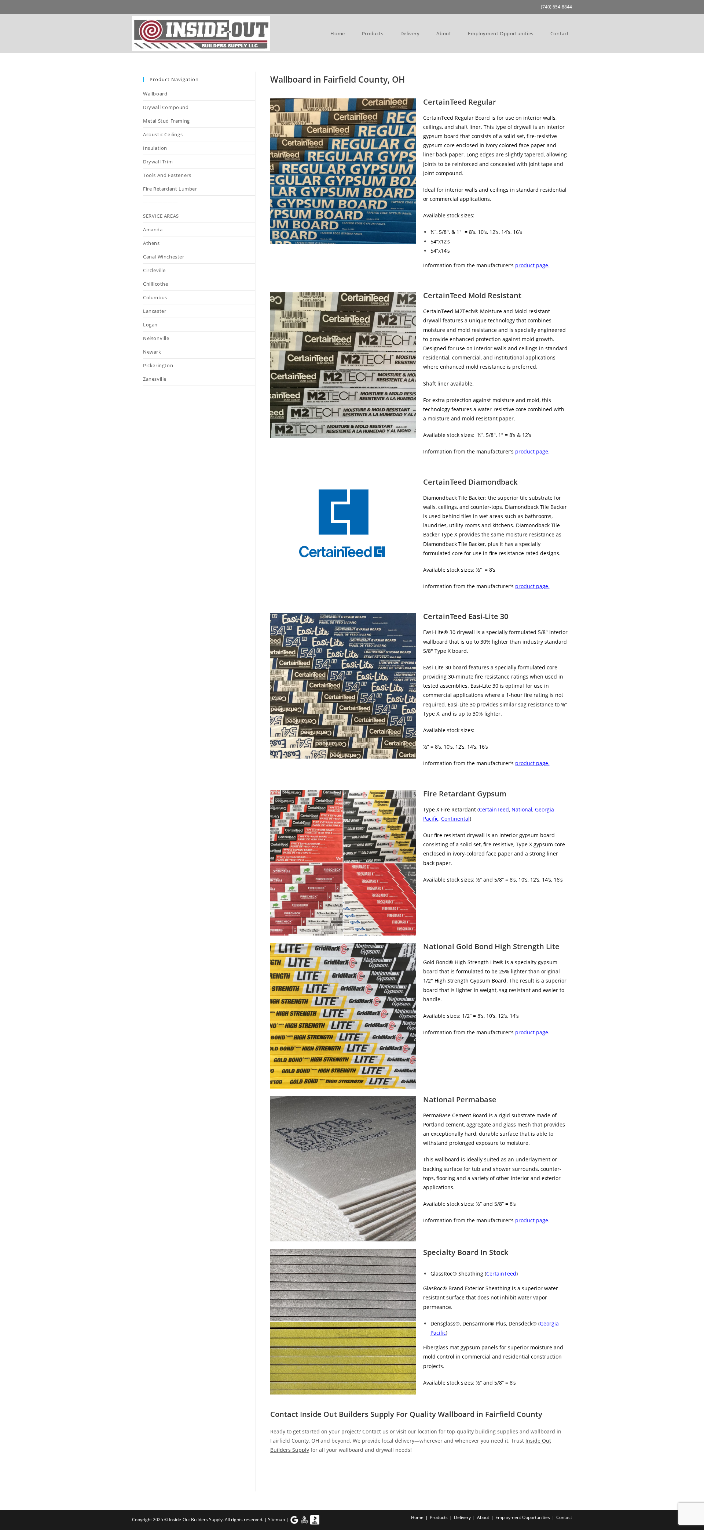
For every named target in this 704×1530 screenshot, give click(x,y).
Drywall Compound (166, 107)
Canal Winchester (163, 256)
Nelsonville (496, 1474)
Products (439, 1517)
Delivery (462, 1517)
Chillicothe (339, 1474)
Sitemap (276, 1519)
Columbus (405, 1474)
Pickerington (285, 1483)
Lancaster (439, 1474)
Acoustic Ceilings (163, 134)
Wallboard (155, 93)
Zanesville (321, 1483)
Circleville (372, 1474)
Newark (528, 1474)
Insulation (155, 148)
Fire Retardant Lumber (170, 188)
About (483, 1517)
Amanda (306, 1474)
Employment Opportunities (522, 1517)
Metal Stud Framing (166, 120)
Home (417, 1517)
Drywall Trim (158, 161)
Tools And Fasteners (167, 175)
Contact (564, 1517)
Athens (278, 1474)
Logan (466, 1474)
